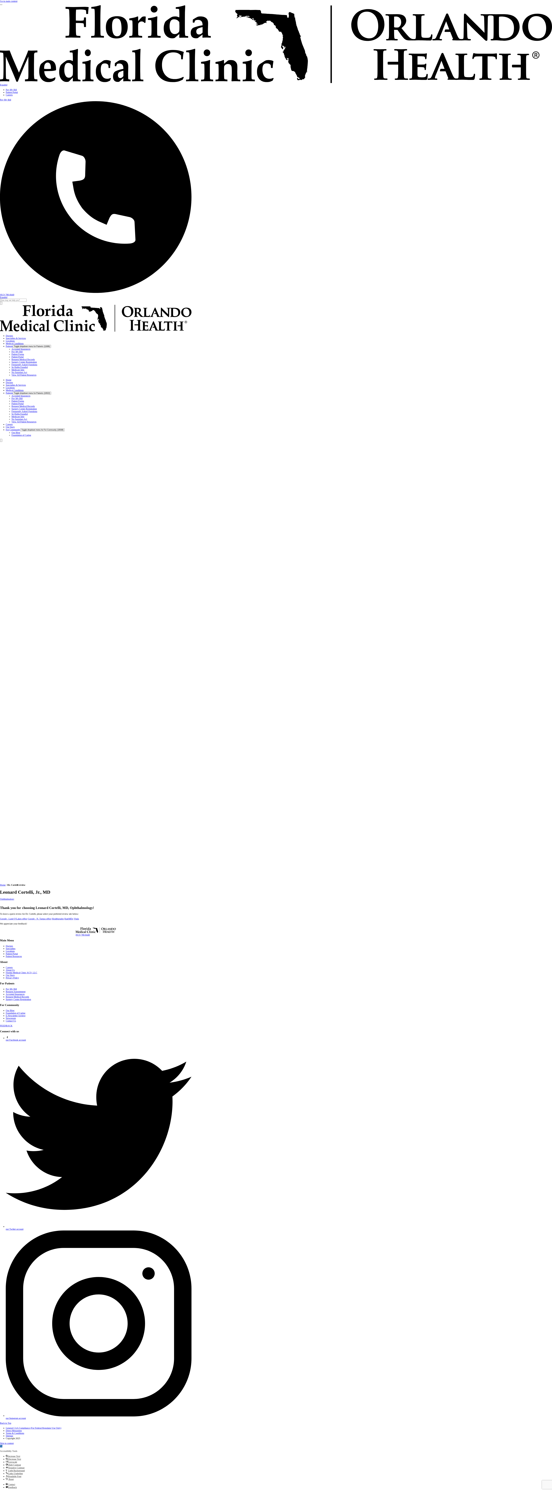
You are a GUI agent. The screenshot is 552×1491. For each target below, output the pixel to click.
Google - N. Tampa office (39, 919)
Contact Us (11, 1021)
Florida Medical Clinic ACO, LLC (21, 972)
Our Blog (10, 1010)
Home (3, 885)
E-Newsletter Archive (15, 1015)
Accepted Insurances (15, 994)
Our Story (10, 975)
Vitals (76, 919)
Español (3, 85)
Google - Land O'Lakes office (13, 919)
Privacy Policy (12, 978)
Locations (10, 951)
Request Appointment (15, 991)
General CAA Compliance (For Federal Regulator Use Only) (33, 1428)
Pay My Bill (11, 90)
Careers (9, 95)
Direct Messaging (14, 1430)
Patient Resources (14, 956)
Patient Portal (12, 92)
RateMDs (68, 919)
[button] (1, 1446)
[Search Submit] (1, 303)
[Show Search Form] (1, 440)
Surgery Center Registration (18, 999)
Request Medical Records (17, 997)
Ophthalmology (7, 899)
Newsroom (11, 1018)
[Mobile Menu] (1, 4)
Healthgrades (58, 919)
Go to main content (8, 1)
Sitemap (9, 1436)
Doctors (9, 946)
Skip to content (7, 1443)
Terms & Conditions (15, 1433)
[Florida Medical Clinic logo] (95, 331)
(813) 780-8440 (83, 935)
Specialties (10, 948)
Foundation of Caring (15, 1013)
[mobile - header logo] (276, 82)
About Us (10, 970)
